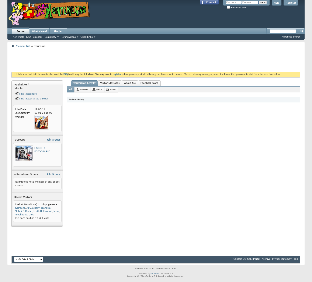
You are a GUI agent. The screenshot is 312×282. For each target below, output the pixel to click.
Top (296, 259)
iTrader (58, 31)
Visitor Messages (109, 83)
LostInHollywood (43, 211)
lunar (56, 211)
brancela (46, 208)
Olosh (32, 214)
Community (50, 37)
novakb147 (21, 214)
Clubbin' (19, 211)
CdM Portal (253, 259)
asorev (35, 208)
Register (291, 2)
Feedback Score (149, 83)
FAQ (28, 37)
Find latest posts (28, 93)
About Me (130, 83)
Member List (23, 46)
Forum (21, 31)
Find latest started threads (33, 98)
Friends (99, 90)
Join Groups (53, 139)
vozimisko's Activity (84, 83)
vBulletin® (155, 273)
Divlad (28, 211)
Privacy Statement (282, 259)
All (70, 89)
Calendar (37, 37)
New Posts (18, 37)
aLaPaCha (20, 208)
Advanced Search (291, 36)
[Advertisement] (156, 58)
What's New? (39, 31)
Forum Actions (68, 37)
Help (276, 2)
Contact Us (239, 259)
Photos (113, 90)
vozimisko (84, 90)
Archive (266, 259)
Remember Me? (238, 7)
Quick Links (86, 37)
